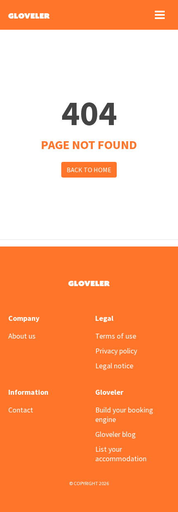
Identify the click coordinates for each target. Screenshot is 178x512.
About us (22, 336)
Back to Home (89, 170)
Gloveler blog (115, 434)
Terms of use (115, 336)
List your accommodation (121, 453)
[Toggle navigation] (160, 14)
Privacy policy (116, 351)
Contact (20, 410)
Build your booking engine (124, 414)
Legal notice (114, 365)
